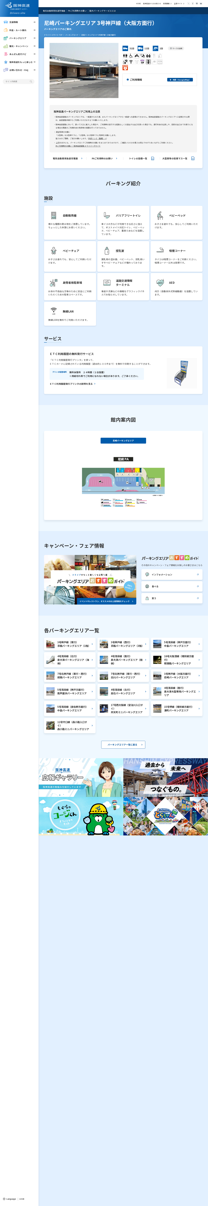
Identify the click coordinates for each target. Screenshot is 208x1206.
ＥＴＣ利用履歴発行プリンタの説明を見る (71, 383)
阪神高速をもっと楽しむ (21, 62)
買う (154, 598)
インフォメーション (162, 574)
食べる (155, 586)
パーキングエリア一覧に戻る (122, 744)
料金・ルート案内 (17, 30)
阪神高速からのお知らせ (152, 3)
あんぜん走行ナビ (17, 54)
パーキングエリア (17, 38)
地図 (182, 79)
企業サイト (178, 3)
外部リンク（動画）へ (97, 138)
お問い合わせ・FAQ (18, 70)
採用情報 (166, 3)
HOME (138, 3)
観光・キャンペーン (18, 45)
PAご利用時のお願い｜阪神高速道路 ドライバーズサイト (78, 146)
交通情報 (13, 22)
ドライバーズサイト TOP (53, 35)
